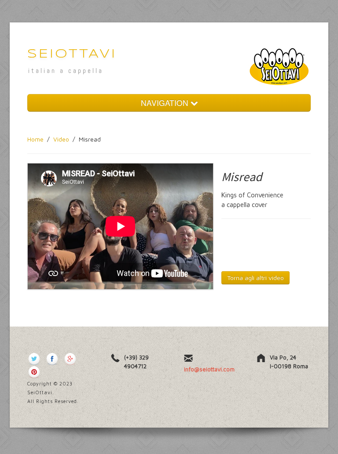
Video (61, 139)
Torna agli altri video (255, 277)
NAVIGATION (166, 102)
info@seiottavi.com (209, 369)
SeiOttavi (72, 54)
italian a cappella (65, 70)
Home (35, 139)
